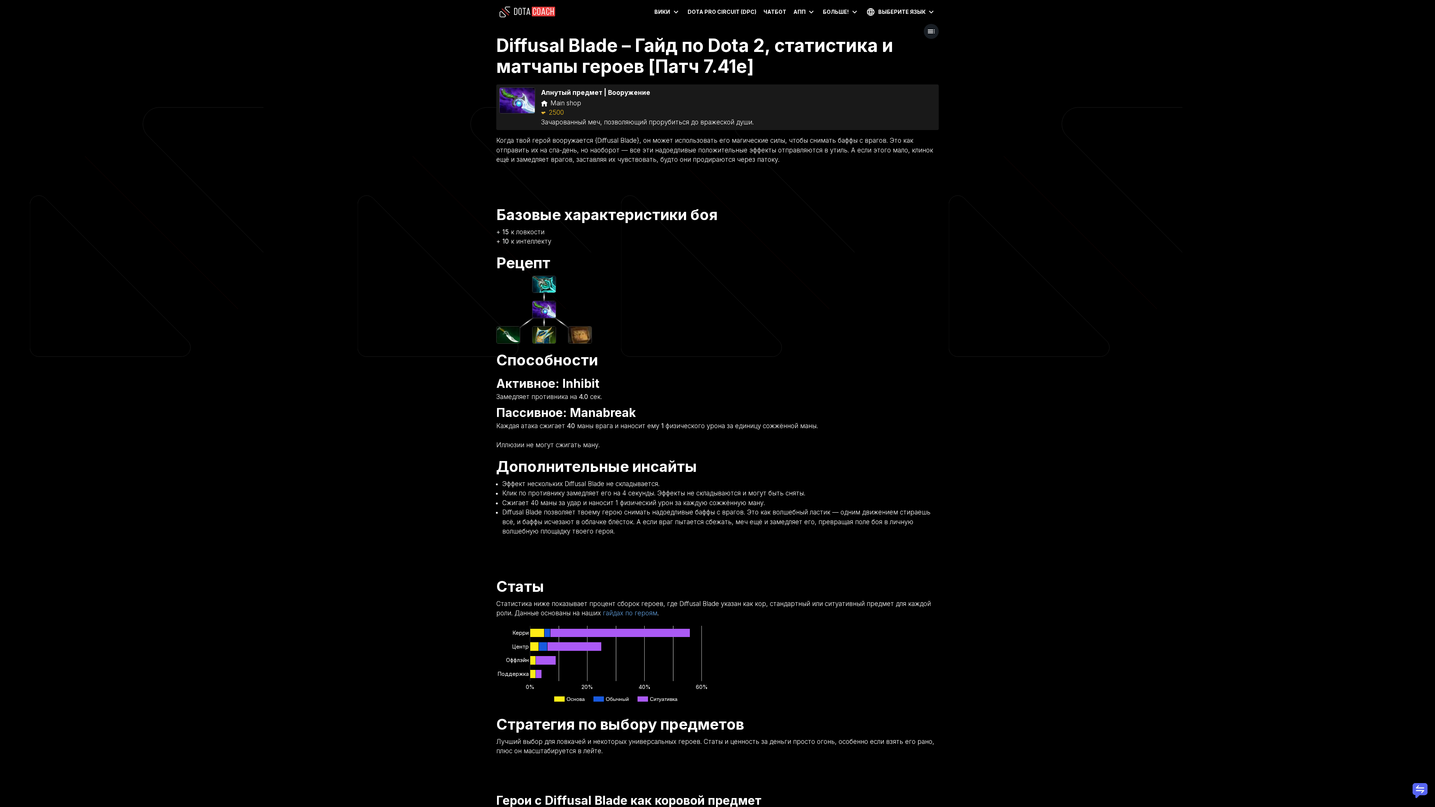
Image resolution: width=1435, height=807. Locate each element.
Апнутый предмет (571, 92)
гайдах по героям (630, 613)
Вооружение (629, 92)
